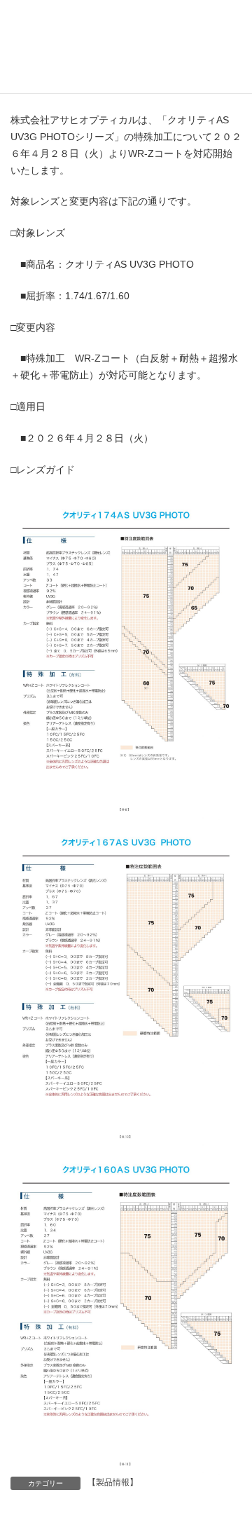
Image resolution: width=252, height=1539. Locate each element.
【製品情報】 (113, 1482)
